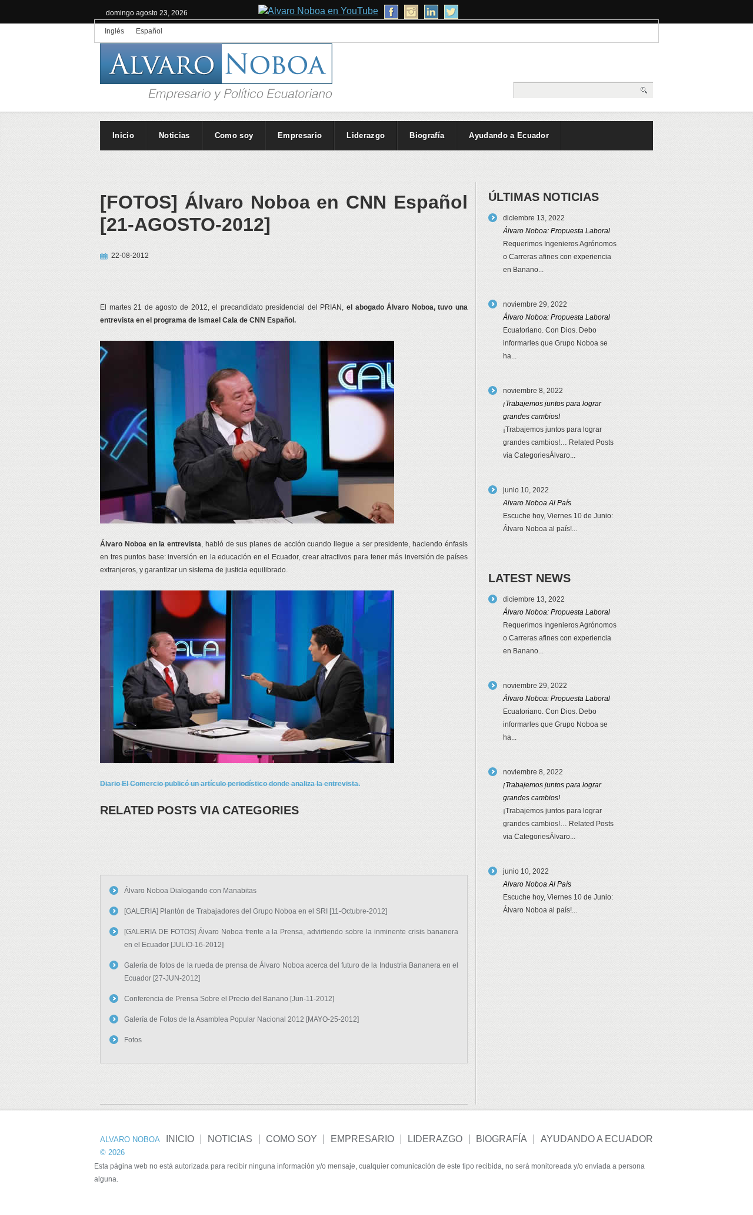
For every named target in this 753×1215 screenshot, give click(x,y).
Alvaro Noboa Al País (537, 503)
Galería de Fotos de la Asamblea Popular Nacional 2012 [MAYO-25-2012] (241, 1019)
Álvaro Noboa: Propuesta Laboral (556, 231)
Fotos (133, 1040)
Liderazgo (365, 135)
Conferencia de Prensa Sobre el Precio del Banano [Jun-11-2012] (229, 999)
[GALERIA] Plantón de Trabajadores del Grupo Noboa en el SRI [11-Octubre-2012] (255, 911)
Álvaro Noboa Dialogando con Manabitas (190, 891)
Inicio (123, 135)
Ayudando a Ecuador (509, 135)
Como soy (234, 135)
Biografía (426, 135)
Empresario (300, 135)
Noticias (174, 135)
